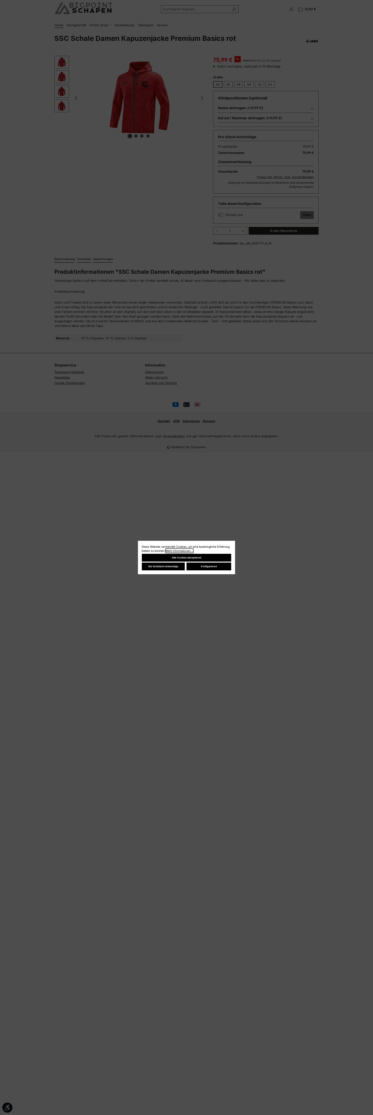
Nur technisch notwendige (163, 566)
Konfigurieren (209, 566)
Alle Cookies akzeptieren (186, 557)
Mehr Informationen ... (179, 550)
